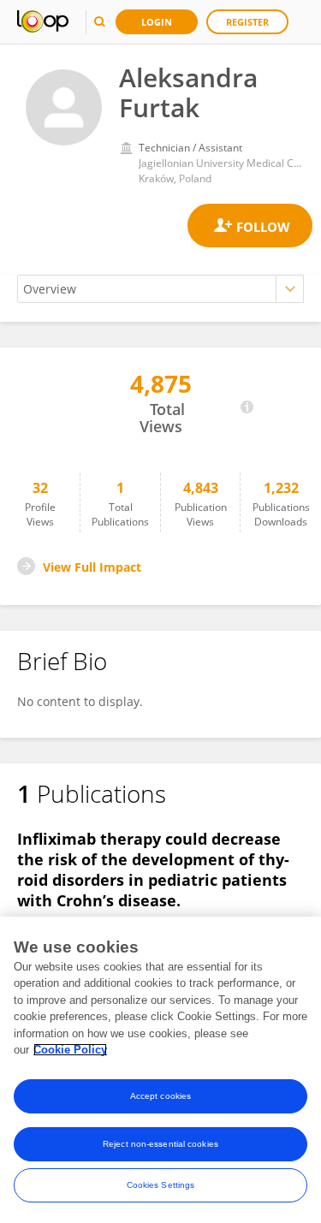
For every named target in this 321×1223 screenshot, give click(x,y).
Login (156, 21)
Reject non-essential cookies (160, 1144)
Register (247, 21)
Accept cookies (160, 1096)
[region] (160, 1070)
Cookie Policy (70, 1049)
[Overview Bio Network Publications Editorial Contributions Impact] (160, 289)
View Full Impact (92, 567)
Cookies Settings (161, 1185)
